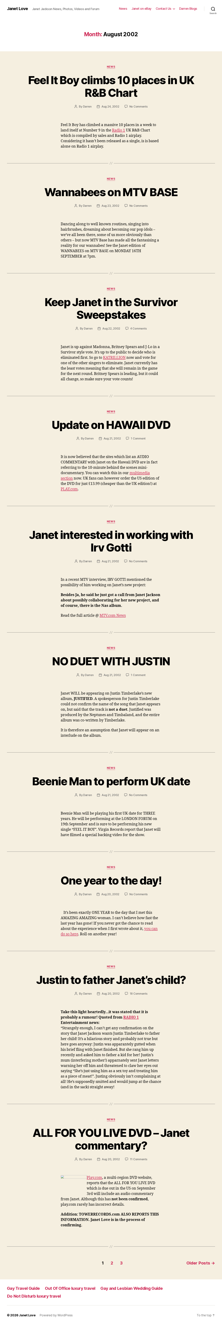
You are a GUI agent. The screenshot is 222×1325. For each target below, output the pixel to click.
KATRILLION (114, 357)
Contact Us (163, 8)
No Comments (138, 106)
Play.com (94, 1177)
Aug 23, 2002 (110, 205)
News (123, 8)
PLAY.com (69, 489)
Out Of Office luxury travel (70, 1288)
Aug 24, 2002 (110, 106)
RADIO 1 (131, 1017)
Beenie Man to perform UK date (111, 781)
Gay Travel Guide (23, 1288)
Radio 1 (118, 130)
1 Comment (138, 438)
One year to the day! (111, 880)
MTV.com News (113, 615)
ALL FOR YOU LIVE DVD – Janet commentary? (111, 1139)
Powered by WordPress (56, 1315)
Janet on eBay (141, 8)
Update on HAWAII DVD (111, 424)
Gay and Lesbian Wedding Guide (131, 1288)
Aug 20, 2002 (110, 894)
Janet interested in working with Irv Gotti (111, 541)
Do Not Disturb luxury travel (34, 1296)
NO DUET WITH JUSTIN (111, 661)
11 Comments (138, 1159)
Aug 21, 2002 (112, 438)
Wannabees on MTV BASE (111, 192)
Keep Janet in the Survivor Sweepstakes (111, 308)
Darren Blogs (188, 8)
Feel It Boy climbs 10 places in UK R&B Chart (111, 86)
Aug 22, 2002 (111, 328)
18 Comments (138, 993)
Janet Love (17, 9)
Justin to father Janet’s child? (111, 979)
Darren (87, 106)
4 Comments (138, 328)
